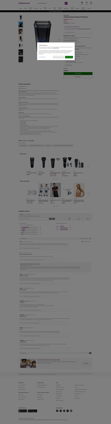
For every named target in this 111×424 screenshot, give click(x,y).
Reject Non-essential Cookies (59, 57)
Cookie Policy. (56, 48)
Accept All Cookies (69, 57)
